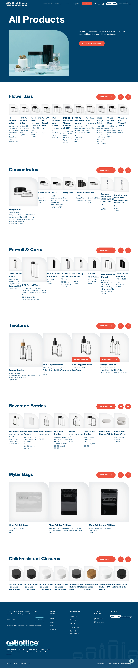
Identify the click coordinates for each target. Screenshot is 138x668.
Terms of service (113, 664)
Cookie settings (126, 664)
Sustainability (74, 627)
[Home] (17, 4)
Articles (72, 623)
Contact (87, 4)
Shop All (104, 97)
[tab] (122, 3)
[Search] (95, 4)
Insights (75, 4)
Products (47, 4)
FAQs (52, 626)
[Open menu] (130, 4)
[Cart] (99, 4)
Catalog (58, 4)
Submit (39, 620)
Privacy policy (101, 664)
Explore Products (91, 43)
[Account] (103, 4)
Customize (73, 616)
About (66, 4)
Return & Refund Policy (74, 632)
